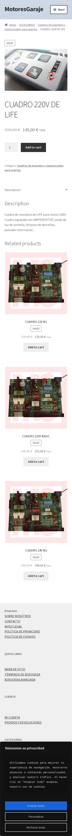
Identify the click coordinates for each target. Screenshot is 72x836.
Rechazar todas (36, 827)
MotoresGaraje (24, 9)
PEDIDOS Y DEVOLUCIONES (23, 722)
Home (12, 25)
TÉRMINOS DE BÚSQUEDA (22, 674)
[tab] (36, 190)
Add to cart (33, 147)
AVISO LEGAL (13, 626)
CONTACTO (12, 621)
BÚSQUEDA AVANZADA (20, 680)
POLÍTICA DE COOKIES (20, 637)
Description (13, 190)
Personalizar (36, 816)
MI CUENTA (12, 717)
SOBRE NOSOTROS (18, 616)
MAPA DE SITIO (15, 669)
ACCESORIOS (27, 25)
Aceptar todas (36, 806)
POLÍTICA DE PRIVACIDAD (22, 631)
